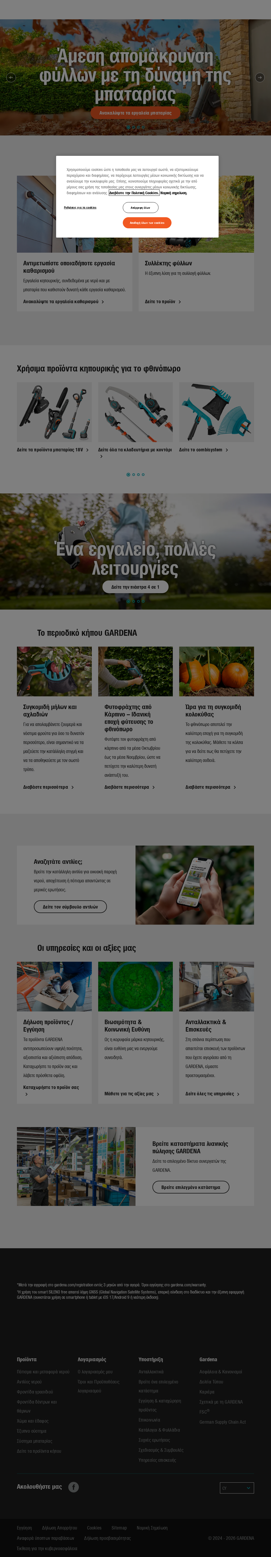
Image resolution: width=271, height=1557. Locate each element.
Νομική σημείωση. (173, 192)
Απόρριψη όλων (140, 207)
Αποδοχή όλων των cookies (147, 222)
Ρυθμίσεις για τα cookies (80, 207)
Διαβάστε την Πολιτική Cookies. (134, 192)
